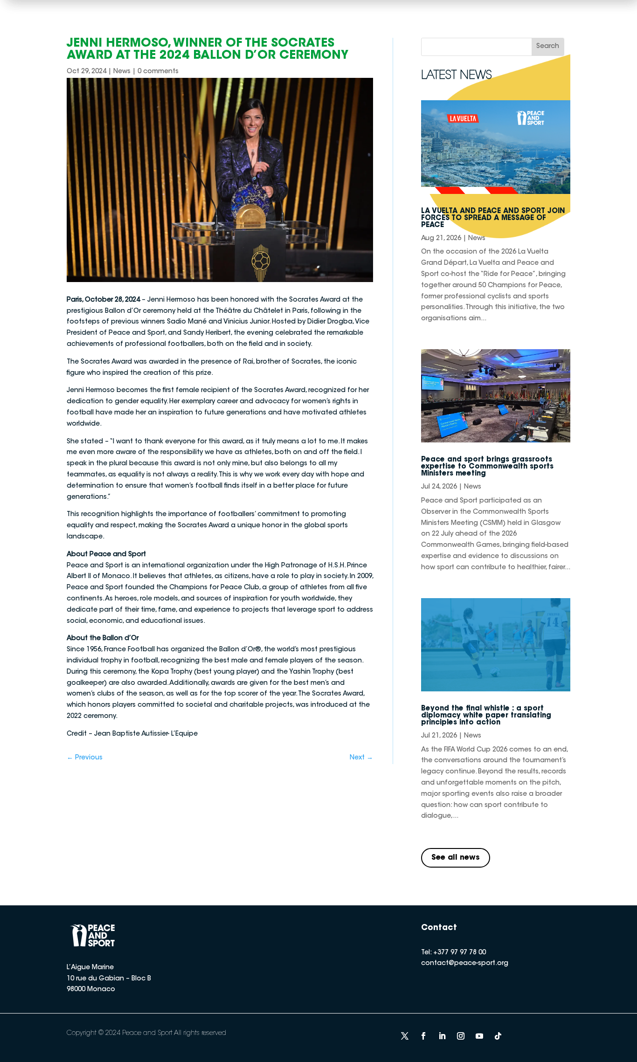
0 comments (158, 72)
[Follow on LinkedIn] (442, 1035)
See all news (455, 858)
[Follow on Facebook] (423, 1035)
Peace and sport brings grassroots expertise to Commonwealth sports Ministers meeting (487, 466)
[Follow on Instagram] (460, 1035)
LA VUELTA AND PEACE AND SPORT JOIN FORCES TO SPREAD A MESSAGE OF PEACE (493, 218)
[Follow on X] (404, 1035)
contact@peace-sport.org (464, 963)
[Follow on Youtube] (479, 1035)
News (122, 72)
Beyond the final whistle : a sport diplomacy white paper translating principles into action (486, 715)
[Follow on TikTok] (498, 1035)
